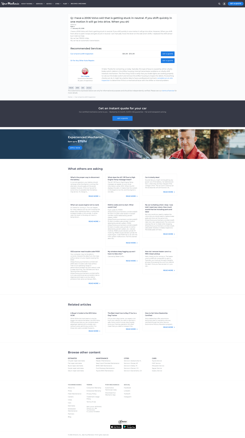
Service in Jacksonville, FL (132, 361)
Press (70, 391)
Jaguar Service (157, 368)
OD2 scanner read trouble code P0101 (85, 251)
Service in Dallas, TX (130, 366)
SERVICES (39, 4)
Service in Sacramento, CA (133, 371)
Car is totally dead (152, 177)
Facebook (127, 388)
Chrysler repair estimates (76, 361)
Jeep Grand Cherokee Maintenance (107, 363)
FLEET (65, 4)
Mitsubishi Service (158, 366)
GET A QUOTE (235, 3)
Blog (69, 417)
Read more (94, 196)
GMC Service (156, 363)
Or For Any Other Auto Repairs (82, 60)
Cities (57, 4)
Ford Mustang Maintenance (105, 368)
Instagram (127, 397)
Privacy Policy (91, 394)
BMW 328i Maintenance (104, 366)
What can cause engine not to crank (84, 205)
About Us (71, 388)
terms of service (168, 91)
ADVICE (49, 4)
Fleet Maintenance (74, 394)
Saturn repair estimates (76, 371)
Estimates (71, 406)
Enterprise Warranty (94, 391)
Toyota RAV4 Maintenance (104, 371)
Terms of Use (91, 402)
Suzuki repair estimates (76, 368)
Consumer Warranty (94, 388)
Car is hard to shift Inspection (81, 54)
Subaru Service (157, 371)
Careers (70, 397)
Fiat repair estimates (75, 363)
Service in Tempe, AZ (131, 363)
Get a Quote (168, 54)
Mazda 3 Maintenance (103, 361)
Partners (71, 414)
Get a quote (122, 118)
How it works (26, 4)
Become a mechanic (78, 3)
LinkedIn (127, 391)
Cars (69, 403)
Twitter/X (127, 394)
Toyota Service (157, 361)
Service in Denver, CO (131, 368)
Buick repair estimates (75, 366)
